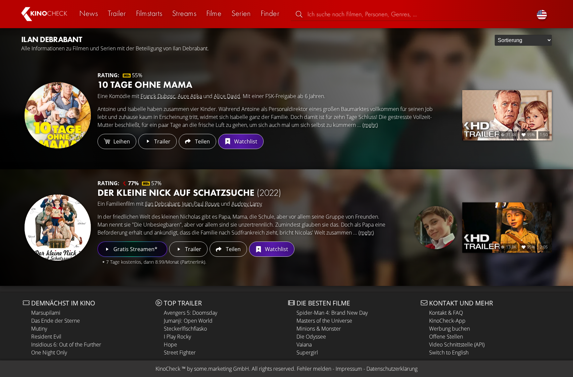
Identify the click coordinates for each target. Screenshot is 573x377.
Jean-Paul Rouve (201, 203)
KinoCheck (168, 368)
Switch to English (449, 352)
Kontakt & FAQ (446, 312)
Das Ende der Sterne (55, 320)
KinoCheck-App (447, 320)
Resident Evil (46, 336)
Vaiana (304, 344)
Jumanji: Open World (188, 320)
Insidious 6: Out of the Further (66, 344)
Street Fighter (180, 352)
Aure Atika (190, 96)
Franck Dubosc (158, 96)
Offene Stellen (446, 336)
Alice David (227, 96)
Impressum (349, 368)
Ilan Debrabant (162, 203)
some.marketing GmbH (221, 368)
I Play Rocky (177, 336)
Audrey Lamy (246, 203)
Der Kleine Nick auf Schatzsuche (189, 192)
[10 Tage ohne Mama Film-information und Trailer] (58, 115)
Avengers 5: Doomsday (190, 312)
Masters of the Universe (324, 320)
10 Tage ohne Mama (144, 84)
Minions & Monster (318, 328)
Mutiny (39, 328)
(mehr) (370, 125)
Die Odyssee (311, 336)
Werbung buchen (449, 328)
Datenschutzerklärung (391, 368)
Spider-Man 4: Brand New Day (332, 312)
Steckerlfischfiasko (185, 328)
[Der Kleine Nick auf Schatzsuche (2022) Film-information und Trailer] (58, 227)
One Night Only (49, 352)
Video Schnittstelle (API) (456, 344)
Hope (170, 344)
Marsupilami (45, 312)
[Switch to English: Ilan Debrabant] (542, 14)
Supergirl (307, 352)
